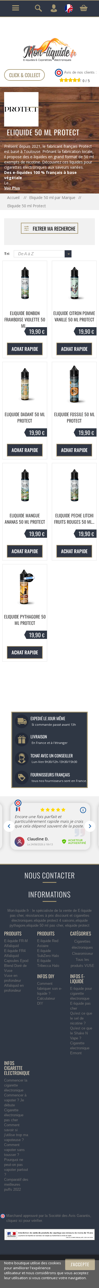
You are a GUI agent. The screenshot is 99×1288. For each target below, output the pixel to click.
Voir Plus (12, 188)
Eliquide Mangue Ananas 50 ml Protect (25, 518)
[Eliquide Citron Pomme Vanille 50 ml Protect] (74, 283)
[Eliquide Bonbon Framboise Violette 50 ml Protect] (25, 283)
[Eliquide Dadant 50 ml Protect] (25, 384)
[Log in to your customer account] (54, 8)
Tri (6, 253)
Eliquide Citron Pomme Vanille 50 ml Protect (74, 316)
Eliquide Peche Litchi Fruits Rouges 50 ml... (74, 518)
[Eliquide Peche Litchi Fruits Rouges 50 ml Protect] (74, 485)
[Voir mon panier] (83, 8)
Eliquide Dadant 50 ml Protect (25, 417)
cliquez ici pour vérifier (24, 1221)
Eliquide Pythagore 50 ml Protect (25, 620)
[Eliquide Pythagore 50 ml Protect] (25, 586)
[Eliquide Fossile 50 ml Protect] (74, 384)
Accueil (14, 197)
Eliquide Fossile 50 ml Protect (74, 417)
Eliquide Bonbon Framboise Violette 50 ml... (24, 319)
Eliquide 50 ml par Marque (52, 197)
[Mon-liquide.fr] (49, 49)
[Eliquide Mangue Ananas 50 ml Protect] (25, 485)
